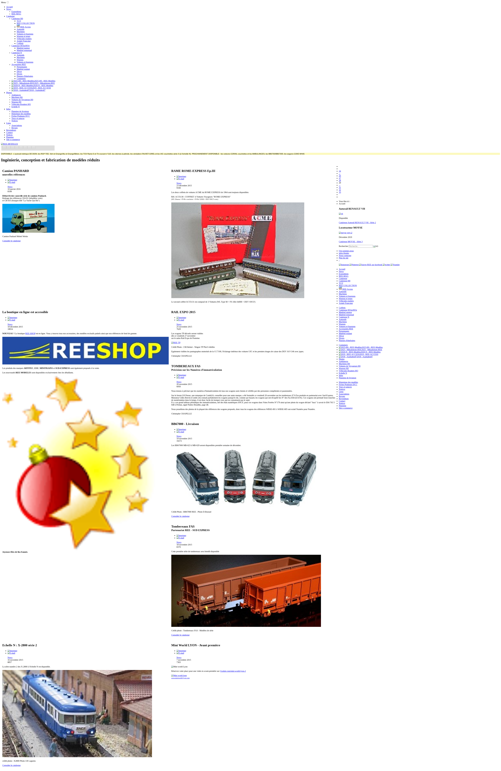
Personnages (22, 67)
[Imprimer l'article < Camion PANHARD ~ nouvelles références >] (12, 180)
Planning (10, 137)
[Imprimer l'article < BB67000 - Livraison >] (181, 429)
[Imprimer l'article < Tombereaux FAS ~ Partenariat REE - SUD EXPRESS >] (181, 535)
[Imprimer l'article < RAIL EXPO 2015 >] (181, 317)
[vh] (341, 214)
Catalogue (10, 16)
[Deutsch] (13, 148)
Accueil (9, 7)
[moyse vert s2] (345, 233)
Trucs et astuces (17, 118)
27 (340, 178)
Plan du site (343, 258)
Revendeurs (11, 130)
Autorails (20, 29)
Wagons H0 (16, 102)
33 (340, 192)
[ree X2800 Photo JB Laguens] (77, 756)
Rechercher (343, 246)
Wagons (20, 60)
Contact (9, 132)
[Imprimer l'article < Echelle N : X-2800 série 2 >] (12, 651)
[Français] (5, 148)
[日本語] (33, 148)
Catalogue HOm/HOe (20, 46)
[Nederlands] (30, 148)
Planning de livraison (20, 111)
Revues (14, 128)
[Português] (25, 148)
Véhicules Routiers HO (21, 104)
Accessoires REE (18, 64)
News (8, 9)
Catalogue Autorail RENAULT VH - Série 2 (357, 222)
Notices (14, 121)
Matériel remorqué (24, 50)
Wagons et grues (23, 36)
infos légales (344, 253)
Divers (19, 74)
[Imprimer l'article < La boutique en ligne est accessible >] (12, 317)
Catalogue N (16, 53)
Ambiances (16, 95)
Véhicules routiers (24, 39)
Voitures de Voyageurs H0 (22, 100)
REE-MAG (16, 14)
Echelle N (15, 107)
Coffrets (20, 43)
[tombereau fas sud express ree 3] (246, 626)
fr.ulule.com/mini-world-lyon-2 (233, 671)
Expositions (16, 11)
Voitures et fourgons (25, 34)
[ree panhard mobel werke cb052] (28, 232)
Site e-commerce (13, 139)
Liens (8, 123)
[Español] (21, 148)
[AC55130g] (237, 297)
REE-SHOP (30, 333)
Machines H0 (17, 97)
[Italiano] (17, 148)
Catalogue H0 (17, 18)
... (339, 173)
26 (340, 176)
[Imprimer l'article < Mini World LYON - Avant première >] (181, 651)
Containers (21, 78)
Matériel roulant (23, 69)
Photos (9, 93)
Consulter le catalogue (11, 241)
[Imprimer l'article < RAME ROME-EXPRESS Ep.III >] (181, 176)
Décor (19, 71)
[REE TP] (175, 343)
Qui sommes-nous (346, 251)
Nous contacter (345, 255)
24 (340, 171)
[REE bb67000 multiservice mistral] (246, 507)
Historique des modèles (21, 114)
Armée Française (24, 41)
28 (340, 180)
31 (340, 187)
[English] (9, 148)
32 (340, 190)
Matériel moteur (23, 48)
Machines (21, 32)
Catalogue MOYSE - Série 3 (351, 241)
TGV (19, 21)
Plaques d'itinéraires (25, 76)
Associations (16, 125)
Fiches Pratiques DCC (20, 116)
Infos (8, 109)
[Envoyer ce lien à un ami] (11, 182)
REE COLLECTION (26, 23)
